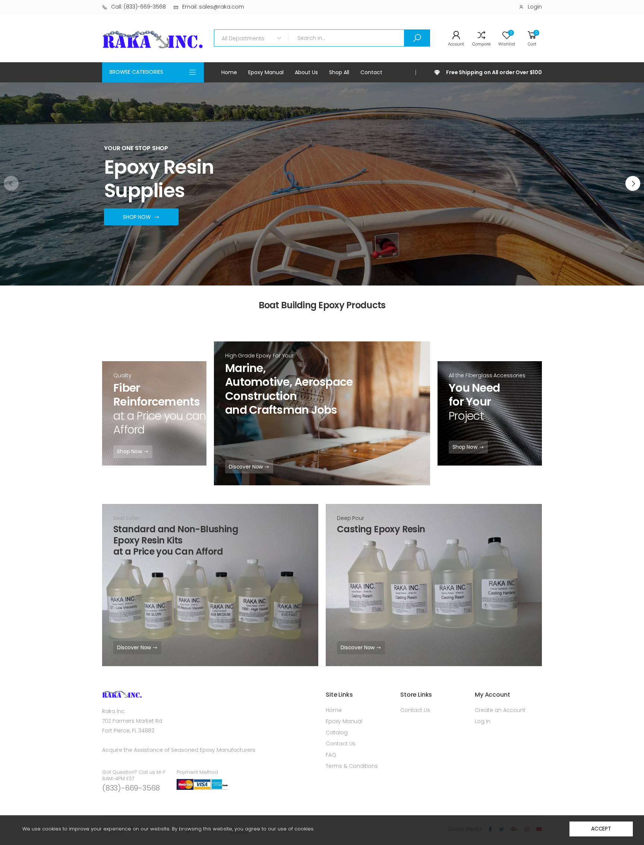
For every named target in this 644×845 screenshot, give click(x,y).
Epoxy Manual (344, 721)
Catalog (337, 732)
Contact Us (341, 743)
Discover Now (246, 466)
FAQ (331, 755)
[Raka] (434, 585)
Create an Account (500, 710)
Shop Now (130, 451)
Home (334, 710)
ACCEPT (601, 828)
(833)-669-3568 (131, 788)
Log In (482, 721)
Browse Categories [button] (136, 72)
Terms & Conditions (352, 766)
